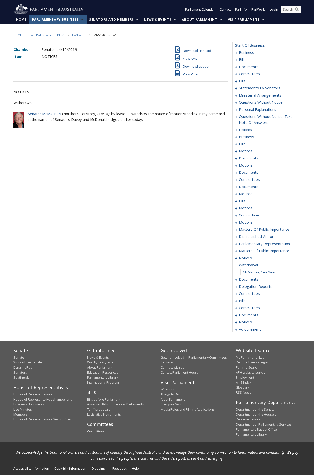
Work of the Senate (27, 362)
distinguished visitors (257, 236)
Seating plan (22, 377)
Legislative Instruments (104, 414)
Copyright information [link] (70, 468)
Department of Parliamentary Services (264, 424)
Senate (18, 357)
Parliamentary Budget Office (256, 429)
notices (245, 129)
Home (21, 19)
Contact (225, 9)
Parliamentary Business (55, 19)
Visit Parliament (244, 19)
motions (246, 150)
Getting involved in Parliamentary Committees (194, 357)
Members (20, 414)
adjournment (250, 329)
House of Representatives (32, 394)
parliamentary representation (264, 243)
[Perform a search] (297, 9)
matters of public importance (264, 229)
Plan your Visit (171, 404)
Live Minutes (22, 409)
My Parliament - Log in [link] (252, 357)
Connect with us (172, 367)
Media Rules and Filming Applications (188, 409)
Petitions (167, 362)
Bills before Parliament (103, 399)
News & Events (157, 19)
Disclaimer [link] (99, 468)
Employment (245, 377)
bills (242, 59)
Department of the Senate (255, 409)
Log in (274, 9)
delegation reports (255, 286)
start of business (250, 45)
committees (249, 73)
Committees (96, 431)
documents (248, 66)
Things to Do (170, 394)
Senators (20, 372)
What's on (168, 389)
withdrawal (248, 264)
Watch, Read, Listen (101, 362)
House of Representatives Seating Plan (42, 419)
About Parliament (199, 19)
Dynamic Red (22, 367)
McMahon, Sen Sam (259, 272)
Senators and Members (111, 19)
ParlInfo (241, 9)
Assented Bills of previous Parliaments (115, 404)
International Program (103, 382)
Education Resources (102, 372)
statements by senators (259, 88)
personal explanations (257, 109)
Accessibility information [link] (31, 468)
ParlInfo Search (247, 367)
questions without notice (261, 102)
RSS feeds (243, 392)
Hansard (78, 35)
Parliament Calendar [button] (200, 9)
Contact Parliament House (180, 372)
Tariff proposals (98, 409)
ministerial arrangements (260, 95)
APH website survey (250, 372)
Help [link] (135, 468)
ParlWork (258, 9)
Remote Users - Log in (252, 362)
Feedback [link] (119, 468)
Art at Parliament (173, 399)
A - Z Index (243, 382)
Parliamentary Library (102, 377)
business (246, 52)
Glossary (242, 387)
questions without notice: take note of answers (266, 119)
